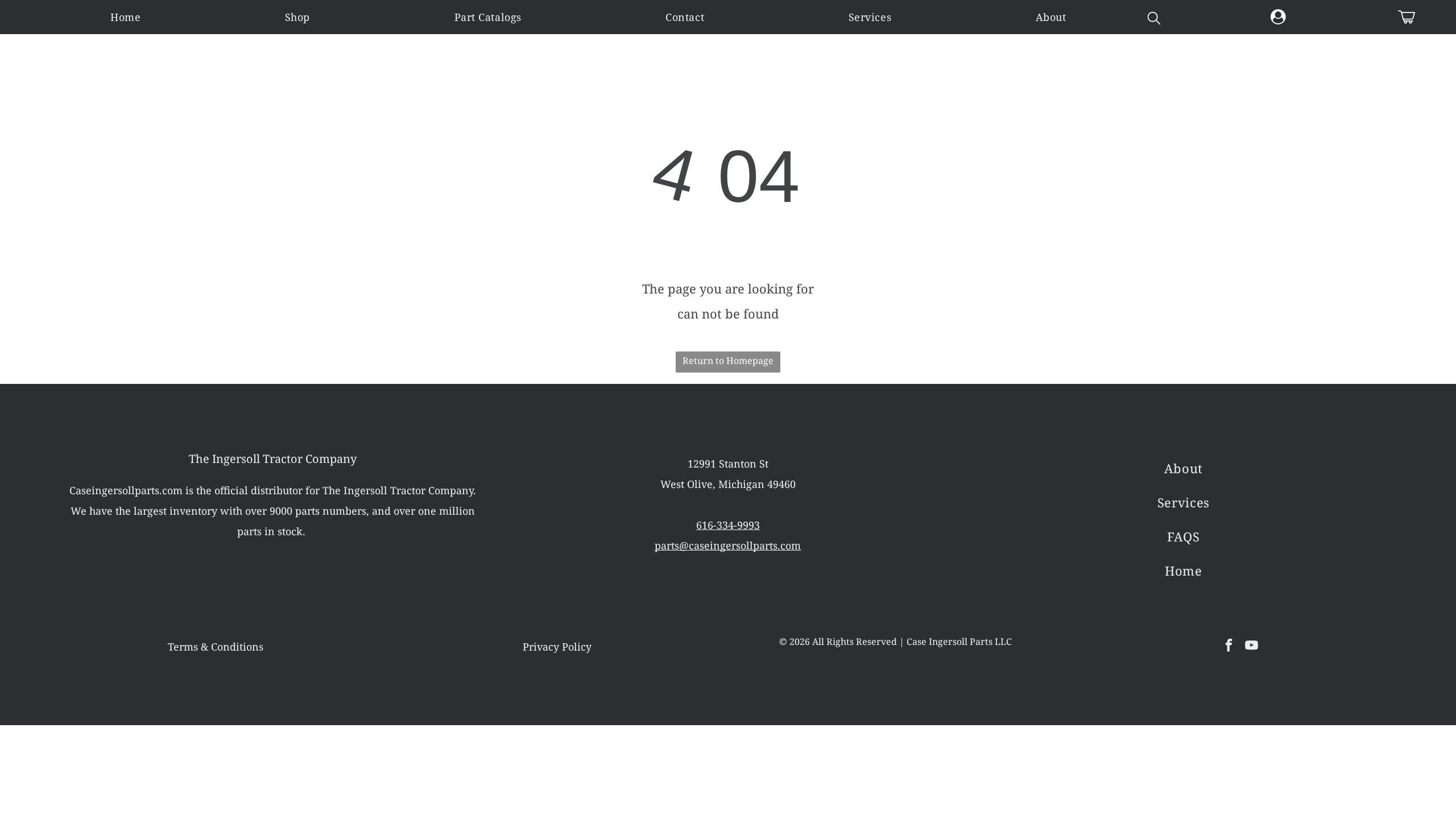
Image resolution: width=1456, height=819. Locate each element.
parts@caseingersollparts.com (728, 545)
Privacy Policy (557, 647)
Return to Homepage (728, 360)
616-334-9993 (728, 525)
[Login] (1278, 17)
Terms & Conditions (215, 647)
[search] (1154, 19)
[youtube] (1251, 646)
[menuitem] (125, 17)
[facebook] (1229, 646)
